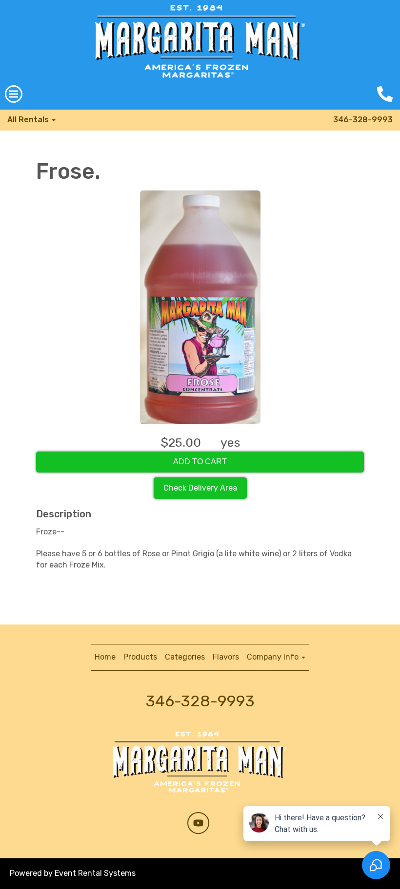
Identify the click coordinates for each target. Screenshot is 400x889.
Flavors (226, 657)
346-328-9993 (363, 119)
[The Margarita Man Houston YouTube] (198, 823)
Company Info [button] (273, 657)
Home (105, 657)
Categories (185, 657)
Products (140, 657)
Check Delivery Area (200, 487)
